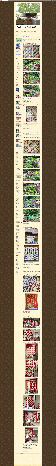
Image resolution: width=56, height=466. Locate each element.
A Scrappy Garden (17, 155)
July (17, 65)
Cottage (16, 183)
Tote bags (16, 261)
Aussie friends (17, 161)
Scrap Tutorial (17, 246)
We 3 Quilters (17, 268)
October (17, 63)
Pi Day (16, 228)
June (17, 71)
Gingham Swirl (17, 199)
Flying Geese (17, 195)
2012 (16, 82)
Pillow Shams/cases (17, 229)
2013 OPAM (17, 152)
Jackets (16, 207)
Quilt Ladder (17, 237)
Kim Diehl (16, 211)
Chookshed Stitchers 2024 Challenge (19, 175)
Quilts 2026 (27, 32)
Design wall (17, 188)
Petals (16, 227)
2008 (16, 85)
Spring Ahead (17, 250)
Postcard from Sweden (17, 232)
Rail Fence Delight (17, 242)
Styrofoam (16, 254)
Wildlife (16, 270)
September (18, 64)
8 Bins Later (20, 144)
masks (16, 219)
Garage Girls (17, 198)
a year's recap (17, 156)
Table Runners (17, 258)
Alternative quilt (17, 157)
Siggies (16, 248)
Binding (16, 166)
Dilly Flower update (18, 69)
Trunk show (17, 263)
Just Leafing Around (17, 209)
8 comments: (30, 98)
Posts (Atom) (26, 451)
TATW (16, 259)
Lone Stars (16, 215)
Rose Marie (18, 91)
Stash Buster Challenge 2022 (18, 252)
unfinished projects (17, 267)
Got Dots (16, 200)
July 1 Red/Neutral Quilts (26, 315)
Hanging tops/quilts (17, 204)
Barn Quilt (16, 163)
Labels (16, 213)
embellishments (17, 192)
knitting (16, 212)
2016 (16, 79)
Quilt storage (17, 238)
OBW (16, 224)
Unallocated (17, 266)
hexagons (16, 205)
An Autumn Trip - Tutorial (18, 158)
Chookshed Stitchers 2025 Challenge (19, 178)
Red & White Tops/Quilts (18, 243)
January (17, 75)
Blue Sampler (17, 168)
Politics (16, 231)
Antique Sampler (17, 159)
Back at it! (20, 139)
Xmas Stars (17, 272)
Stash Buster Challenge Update (27, 101)
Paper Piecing (17, 226)
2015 (16, 80)
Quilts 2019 (25, 31)
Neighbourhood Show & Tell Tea (18, 222)
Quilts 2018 (22, 31)
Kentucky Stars (17, 210)
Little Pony (17, 214)
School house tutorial (20, 101)
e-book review (17, 191)
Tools (16, 260)
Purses (16, 233)
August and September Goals (20, 106)
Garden (28, 223)
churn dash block (25, 223)
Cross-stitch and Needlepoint (18, 185)
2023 (16, 60)
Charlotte (16, 172)
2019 (16, 77)
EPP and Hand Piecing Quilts (32, 32)
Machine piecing (17, 217)
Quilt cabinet (17, 236)
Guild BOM (17, 202)
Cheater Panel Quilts (17, 173)
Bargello (16, 162)
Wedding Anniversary (17, 269)
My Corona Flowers (17, 221)
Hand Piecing (17, 203)
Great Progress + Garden (19, 66)
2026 (16, 58)
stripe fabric (17, 253)
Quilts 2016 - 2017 (18, 31)
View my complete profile (18, 92)
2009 (16, 84)
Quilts (16, 240)
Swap (16, 256)
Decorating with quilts (17, 187)
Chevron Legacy (29, 312)
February (17, 74)
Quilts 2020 (28, 31)
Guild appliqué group (17, 201)
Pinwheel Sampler (17, 230)
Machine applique (17, 216)
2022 (16, 61)
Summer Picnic (17, 255)
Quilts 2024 (20, 32)
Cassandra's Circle (17, 170)
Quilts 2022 (35, 31)
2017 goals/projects (17, 154)
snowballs (16, 249)
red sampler (17, 244)
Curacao (16, 186)
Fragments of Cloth (17, 196)
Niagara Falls (17, 223)
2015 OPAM (17, 153)
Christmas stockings (17, 180)
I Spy (16, 206)
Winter (16, 271)
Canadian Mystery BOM (18, 169)
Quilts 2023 (17, 32)
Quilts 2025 (24, 32)
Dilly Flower (17, 189)
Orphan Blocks (17, 225)
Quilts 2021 (32, 31)
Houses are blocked (20, 112)
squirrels (16, 251)
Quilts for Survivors (17, 241)
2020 (16, 76)
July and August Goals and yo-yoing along (20, 124)
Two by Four (17, 265)
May (17, 72)
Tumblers (16, 264)
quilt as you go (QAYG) (18, 235)
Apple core (16, 160)
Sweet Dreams (17, 257)
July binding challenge (18, 70)
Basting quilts (17, 164)
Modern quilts (17, 220)
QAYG (16, 234)
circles (16, 181)
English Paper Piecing (17, 193)
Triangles (16, 262)
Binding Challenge (17, 167)
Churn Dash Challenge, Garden (27, 131)
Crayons (16, 184)
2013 (16, 81)
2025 (16, 59)
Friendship (16, 197)
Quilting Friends (17, 239)
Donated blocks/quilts (17, 190)
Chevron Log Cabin (17, 174)
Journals (16, 208)
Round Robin (17, 245)
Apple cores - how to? (20, 117)
